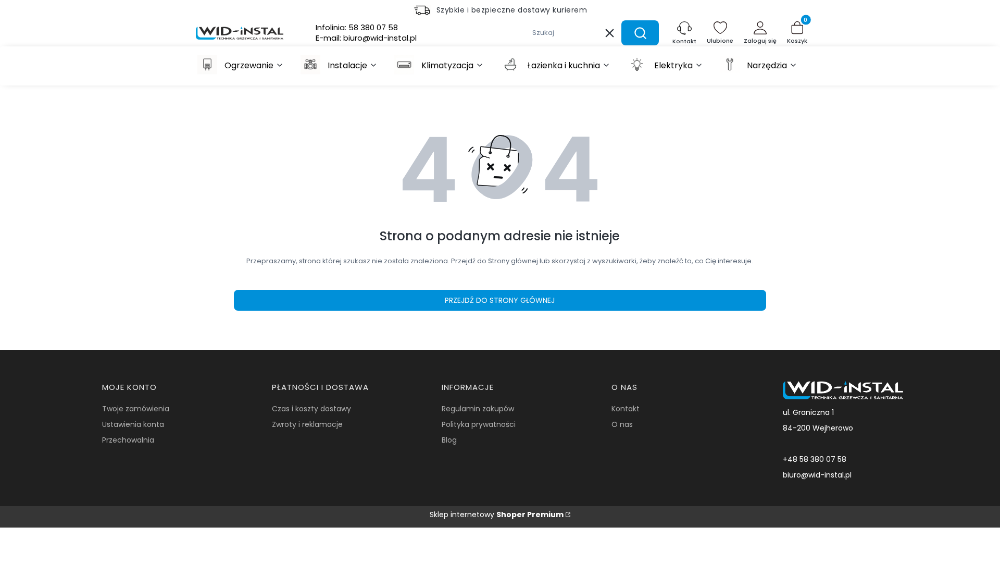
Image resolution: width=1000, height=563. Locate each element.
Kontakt (625, 408)
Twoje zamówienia (135, 408)
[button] (640, 32)
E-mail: (366, 38)
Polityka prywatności (479, 424)
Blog (449, 440)
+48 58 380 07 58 (814, 459)
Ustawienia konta (133, 424)
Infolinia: (357, 27)
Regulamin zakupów (478, 408)
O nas (622, 424)
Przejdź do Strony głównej (500, 300)
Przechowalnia (128, 440)
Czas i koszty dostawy (311, 408)
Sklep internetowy (497, 514)
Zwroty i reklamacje (307, 424)
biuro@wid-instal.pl (817, 475)
